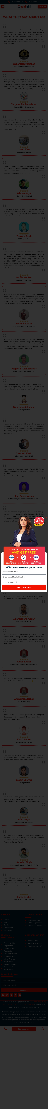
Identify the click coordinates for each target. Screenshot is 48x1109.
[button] (45, 518)
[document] (24, 554)
